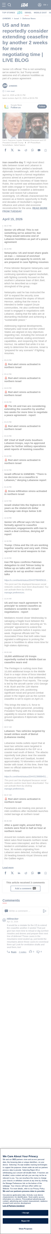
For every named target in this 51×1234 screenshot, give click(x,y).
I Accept (25, 1213)
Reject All (25, 1221)
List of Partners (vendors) (13, 1206)
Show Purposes (25, 1229)
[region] (25, 1191)
